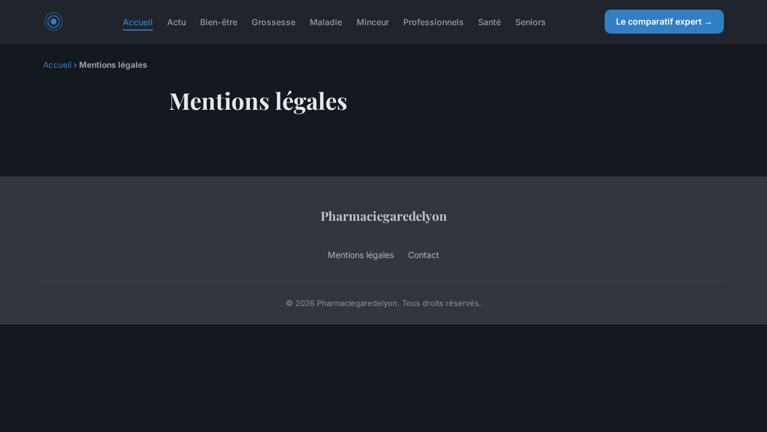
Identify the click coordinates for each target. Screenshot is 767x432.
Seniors (530, 21)
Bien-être (218, 21)
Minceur (373, 21)
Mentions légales (361, 255)
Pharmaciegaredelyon (384, 215)
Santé (489, 21)
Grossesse (273, 21)
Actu (176, 21)
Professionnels (433, 21)
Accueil (138, 21)
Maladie (326, 21)
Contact (423, 255)
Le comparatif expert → (664, 21)
